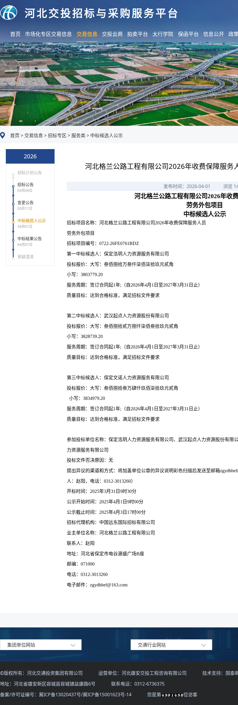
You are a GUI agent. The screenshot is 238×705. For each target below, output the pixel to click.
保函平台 (188, 34)
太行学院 (162, 34)
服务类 (77, 135)
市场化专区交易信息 (48, 34)
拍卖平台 (137, 34)
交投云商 (112, 34)
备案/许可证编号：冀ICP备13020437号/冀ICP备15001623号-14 (66, 694)
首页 (15, 34)
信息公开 (213, 34)
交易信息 (87, 34)
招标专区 (56, 135)
